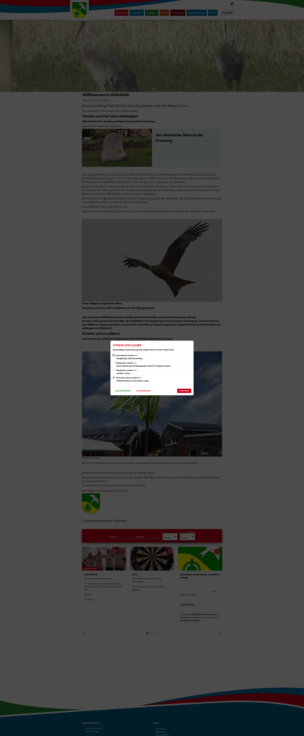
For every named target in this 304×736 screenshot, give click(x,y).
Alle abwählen (143, 391)
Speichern (184, 391)
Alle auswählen (123, 391)
